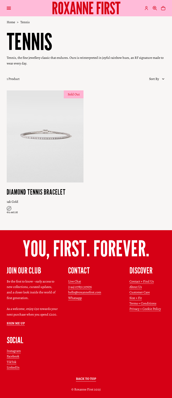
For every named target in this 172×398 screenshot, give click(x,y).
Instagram (14, 351)
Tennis (25, 22)
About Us (135, 287)
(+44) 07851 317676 (80, 287)
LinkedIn (13, 367)
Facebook (13, 356)
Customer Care (139, 292)
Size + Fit (135, 298)
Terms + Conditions (142, 303)
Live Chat (74, 281)
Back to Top (86, 378)
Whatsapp (75, 298)
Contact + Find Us (141, 281)
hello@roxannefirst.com (84, 292)
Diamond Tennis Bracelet (36, 192)
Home (11, 22)
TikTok (11, 362)
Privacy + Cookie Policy (145, 309)
